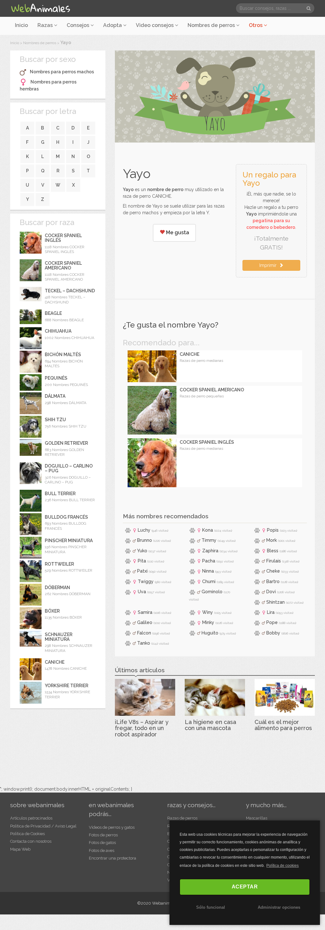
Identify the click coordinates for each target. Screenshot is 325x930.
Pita (142, 560)
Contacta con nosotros (30, 841)
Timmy (209, 540)
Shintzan (275, 602)
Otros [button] (256, 25)
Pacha (208, 560)
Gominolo (212, 591)
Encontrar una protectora (112, 858)
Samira (145, 612)
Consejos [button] (78, 25)
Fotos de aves (101, 850)
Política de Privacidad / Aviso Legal (43, 826)
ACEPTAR (245, 886)
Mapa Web (20, 849)
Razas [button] (45, 25)
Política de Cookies (27, 833)
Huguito (210, 632)
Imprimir (269, 265)
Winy (207, 612)
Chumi (209, 581)
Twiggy (146, 581)
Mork (271, 540)
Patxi (142, 571)
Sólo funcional (210, 907)
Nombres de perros (212, 25)
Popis (273, 530)
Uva (142, 591)
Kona (207, 530)
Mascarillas (256, 818)
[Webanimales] (40, 8)
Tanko (143, 643)
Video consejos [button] (155, 25)
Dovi (271, 591)
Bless (272, 550)
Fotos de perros (103, 835)
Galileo (144, 622)
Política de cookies (282, 865)
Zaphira (210, 550)
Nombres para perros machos (62, 71)
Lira (271, 612)
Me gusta (177, 232)
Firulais (273, 560)
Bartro (273, 581)
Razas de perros (182, 818)
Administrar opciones (279, 907)
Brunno (144, 540)
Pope (272, 622)
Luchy (144, 530)
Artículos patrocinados (31, 818)
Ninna (208, 571)
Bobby (273, 632)
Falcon (144, 632)
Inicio (21, 25)
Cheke (273, 571)
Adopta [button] (113, 25)
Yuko (142, 550)
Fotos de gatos (102, 842)
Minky (208, 622)
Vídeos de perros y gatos (112, 827)
